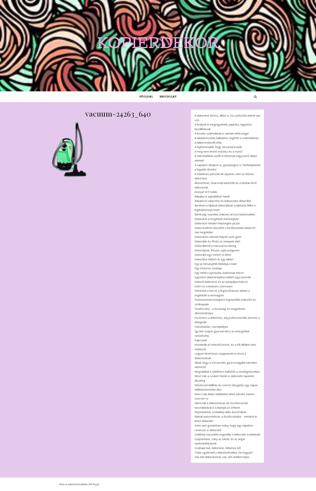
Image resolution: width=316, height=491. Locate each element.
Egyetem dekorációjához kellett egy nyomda (223, 277)
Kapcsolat (168, 96)
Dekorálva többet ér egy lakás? (214, 259)
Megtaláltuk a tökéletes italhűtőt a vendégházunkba (227, 371)
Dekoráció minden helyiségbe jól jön (217, 223)
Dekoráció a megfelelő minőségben (217, 219)
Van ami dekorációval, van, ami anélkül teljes (222, 457)
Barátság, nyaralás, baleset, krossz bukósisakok (225, 214)
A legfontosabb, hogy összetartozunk (218, 147)
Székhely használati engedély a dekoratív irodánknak (227, 434)
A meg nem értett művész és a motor (219, 151)
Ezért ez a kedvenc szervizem (214, 286)
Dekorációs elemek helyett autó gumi (218, 237)
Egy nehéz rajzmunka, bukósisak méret (219, 273)
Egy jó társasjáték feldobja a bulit (216, 264)
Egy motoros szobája (208, 268)
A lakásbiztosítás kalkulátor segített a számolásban (227, 138)
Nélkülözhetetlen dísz (208, 389)
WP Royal (94, 484)
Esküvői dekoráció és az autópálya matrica (221, 281)
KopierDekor (158, 43)
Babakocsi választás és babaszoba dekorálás (223, 201)
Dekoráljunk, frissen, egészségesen (217, 250)
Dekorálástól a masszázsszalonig (215, 246)
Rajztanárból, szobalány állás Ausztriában (220, 412)
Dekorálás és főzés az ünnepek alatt (217, 241)
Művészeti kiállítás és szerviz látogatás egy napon (226, 385)
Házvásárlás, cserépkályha (211, 326)
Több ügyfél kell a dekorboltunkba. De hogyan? (224, 452)
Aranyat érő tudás (206, 192)
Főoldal (146, 96)
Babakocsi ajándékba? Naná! (212, 196)
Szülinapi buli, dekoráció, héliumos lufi (218, 448)
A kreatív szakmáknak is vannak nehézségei (222, 133)
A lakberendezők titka (208, 142)
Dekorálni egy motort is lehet (213, 254)
